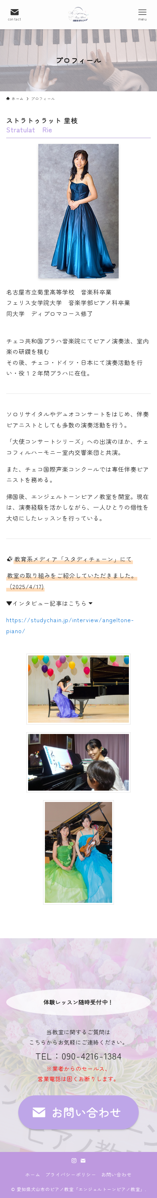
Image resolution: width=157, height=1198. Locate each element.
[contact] (83, 1160)
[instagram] (74, 1160)
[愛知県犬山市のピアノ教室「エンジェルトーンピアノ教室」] (78, 14)
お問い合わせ (116, 1174)
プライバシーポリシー (70, 1174)
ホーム (33, 1174)
